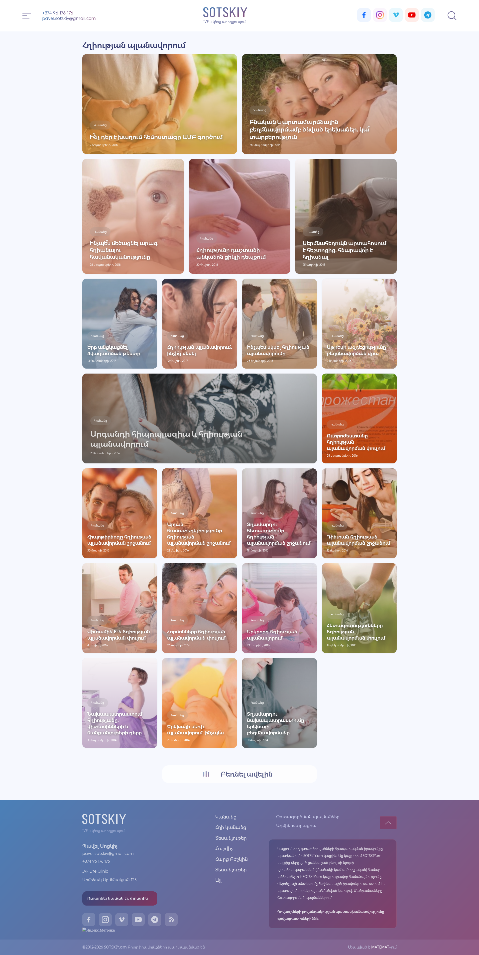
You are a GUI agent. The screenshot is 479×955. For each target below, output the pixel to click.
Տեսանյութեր (231, 838)
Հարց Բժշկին (231, 859)
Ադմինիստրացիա (296, 825)
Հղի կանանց (230, 827)
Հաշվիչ (224, 848)
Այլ (218, 880)
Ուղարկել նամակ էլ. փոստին (117, 898)
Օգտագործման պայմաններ (308, 816)
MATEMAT (379, 947)
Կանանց (226, 816)
